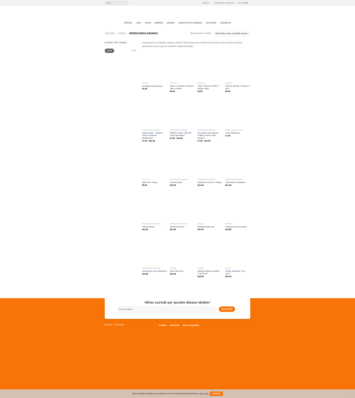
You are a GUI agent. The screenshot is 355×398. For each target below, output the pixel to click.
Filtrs (109, 51)
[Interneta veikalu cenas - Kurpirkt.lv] (200, 336)
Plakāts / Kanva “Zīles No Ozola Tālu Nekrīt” (180, 134)
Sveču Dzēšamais (232, 133)
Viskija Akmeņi (148, 226)
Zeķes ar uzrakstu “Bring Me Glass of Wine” (182, 87)
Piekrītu (216, 394)
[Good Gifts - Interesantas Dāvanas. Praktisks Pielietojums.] (177, 12)
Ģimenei (171, 23)
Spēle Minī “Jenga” (150, 182)
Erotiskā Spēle (176, 182)
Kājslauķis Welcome (206, 226)
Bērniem (158, 23)
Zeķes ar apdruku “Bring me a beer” (237, 87)
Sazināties (225, 23)
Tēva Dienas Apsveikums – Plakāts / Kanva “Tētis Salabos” (209, 135)
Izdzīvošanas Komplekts (235, 182)
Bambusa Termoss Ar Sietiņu (210, 182)
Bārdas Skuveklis (177, 226)
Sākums (128, 23)
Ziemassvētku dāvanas (190, 23)
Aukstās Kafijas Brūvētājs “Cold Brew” (208, 272)
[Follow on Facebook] (243, 326)
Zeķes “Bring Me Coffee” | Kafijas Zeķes (208, 87)
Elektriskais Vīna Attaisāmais (154, 271)
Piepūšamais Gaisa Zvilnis (236, 226)
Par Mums (211, 23)
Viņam (148, 23)
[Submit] (126, 3)
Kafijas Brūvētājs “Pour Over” (235, 272)
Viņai (138, 23)
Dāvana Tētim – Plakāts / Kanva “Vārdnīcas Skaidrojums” (152, 135)
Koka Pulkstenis (176, 271)
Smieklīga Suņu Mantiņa (152, 86)
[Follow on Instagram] (248, 326)
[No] (351, 394)
